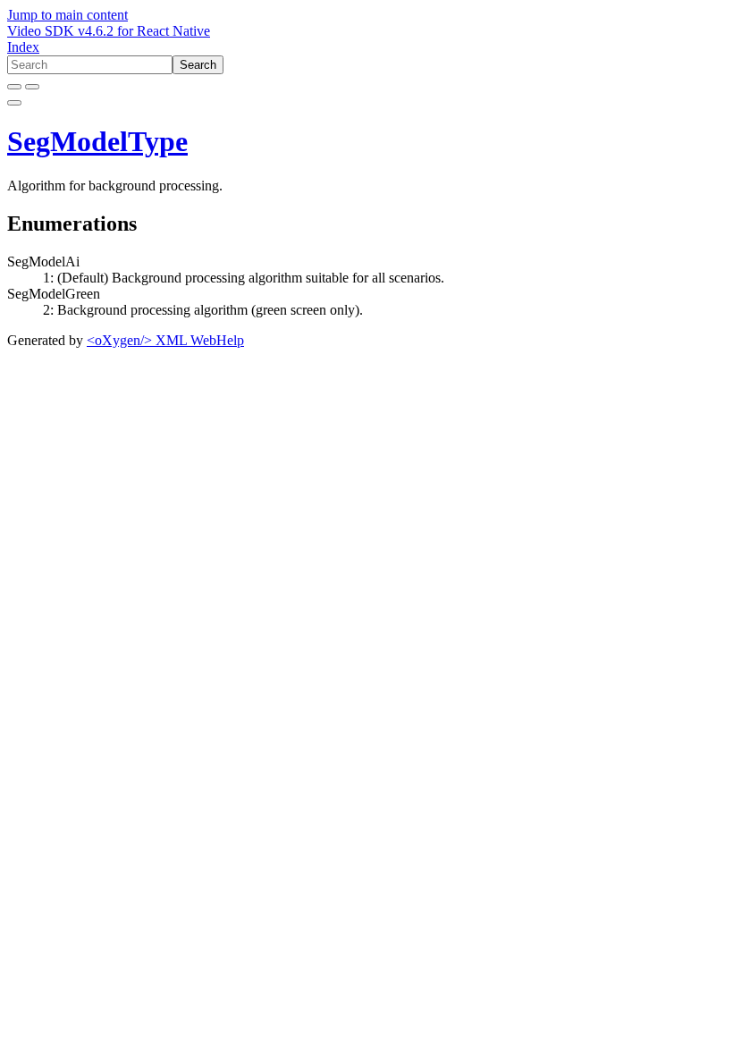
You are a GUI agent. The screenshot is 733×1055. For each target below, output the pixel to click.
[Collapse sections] (32, 86)
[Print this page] (14, 103)
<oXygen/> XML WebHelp (165, 340)
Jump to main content (67, 14)
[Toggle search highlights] (14, 86)
